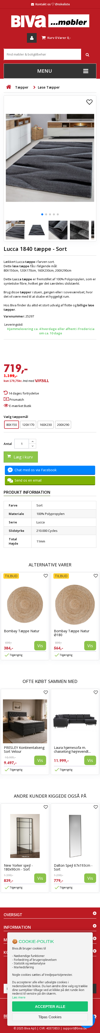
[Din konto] (32, 38)
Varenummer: (14, 316)
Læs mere (18, 997)
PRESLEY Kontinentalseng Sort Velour (24, 749)
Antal (8, 444)
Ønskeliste (62, 4)
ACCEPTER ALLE (50, 1007)
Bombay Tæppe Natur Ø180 (71, 633)
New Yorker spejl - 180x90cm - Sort (18, 867)
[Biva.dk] (50, 21)
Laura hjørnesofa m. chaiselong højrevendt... (72, 749)
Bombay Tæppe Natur (21, 631)
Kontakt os (43, 4)
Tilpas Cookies (50, 1017)
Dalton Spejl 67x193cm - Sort (73, 867)
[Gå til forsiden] (8, 87)
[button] (42, 214)
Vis (40, 645)
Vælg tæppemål (16, 417)
